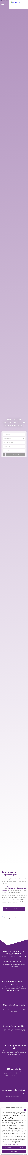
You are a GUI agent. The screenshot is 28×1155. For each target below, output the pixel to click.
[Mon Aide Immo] (18, 4)
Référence (7, 450)
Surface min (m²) (8, 446)
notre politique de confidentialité (10, 1144)
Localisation (7, 438)
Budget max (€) (8, 442)
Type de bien (7, 434)
